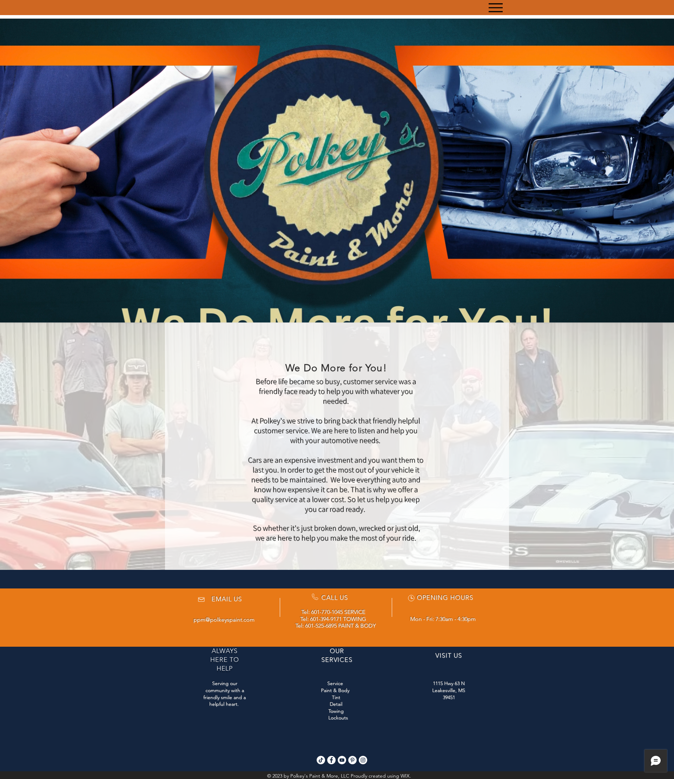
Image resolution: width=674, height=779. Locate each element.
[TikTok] (321, 760)
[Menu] (496, 7)
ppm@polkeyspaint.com (224, 619)
